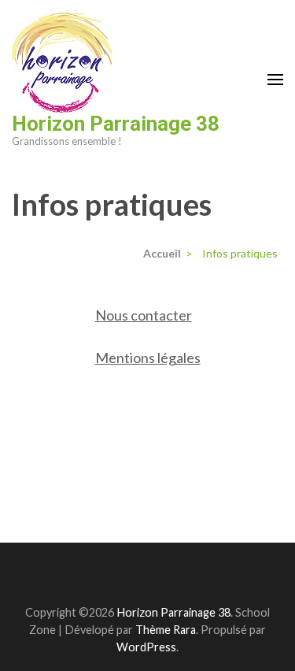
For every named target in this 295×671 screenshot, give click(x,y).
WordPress (146, 647)
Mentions (126, 357)
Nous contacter (143, 315)
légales (179, 357)
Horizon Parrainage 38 (115, 123)
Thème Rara (165, 629)
